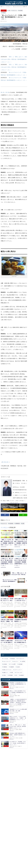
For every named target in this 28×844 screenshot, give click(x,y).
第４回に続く (5, 462)
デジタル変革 (13, 664)
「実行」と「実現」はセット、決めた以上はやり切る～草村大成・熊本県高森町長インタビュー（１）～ (14, 59)
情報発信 (4, 12)
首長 (9, 10)
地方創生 (20, 10)
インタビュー (3, 10)
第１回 (2, 92)
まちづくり (15, 10)
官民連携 (11, 675)
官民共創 (13, 658)
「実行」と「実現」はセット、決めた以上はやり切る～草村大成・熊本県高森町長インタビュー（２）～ (14, 67)
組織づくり (5, 672)
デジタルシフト (21, 658)
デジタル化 (5, 658)
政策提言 (22, 675)
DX (16, 675)
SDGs (4, 675)
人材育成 (23, 661)
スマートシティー (18, 669)
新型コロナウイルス (7, 669)
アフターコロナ (19, 672)
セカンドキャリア (7, 661)
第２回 (7, 92)
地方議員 (20, 664)
